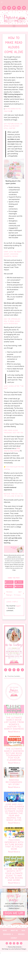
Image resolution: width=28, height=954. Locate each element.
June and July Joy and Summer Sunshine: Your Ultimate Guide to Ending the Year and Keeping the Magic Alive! (14, 812)
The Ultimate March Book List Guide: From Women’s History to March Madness (14, 723)
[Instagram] (4, 8)
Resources (7, 934)
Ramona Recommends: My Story (14, 782)
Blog (23, 930)
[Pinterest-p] (14, 8)
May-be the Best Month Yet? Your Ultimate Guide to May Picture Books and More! (14, 874)
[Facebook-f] (9, 8)
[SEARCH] (2, 2)
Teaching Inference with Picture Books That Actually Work (14, 844)
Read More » (14, 732)
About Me (14, 930)
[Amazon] (24, 8)
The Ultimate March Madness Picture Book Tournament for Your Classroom (14, 754)
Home (5, 930)
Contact (14, 938)
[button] (14, 26)
